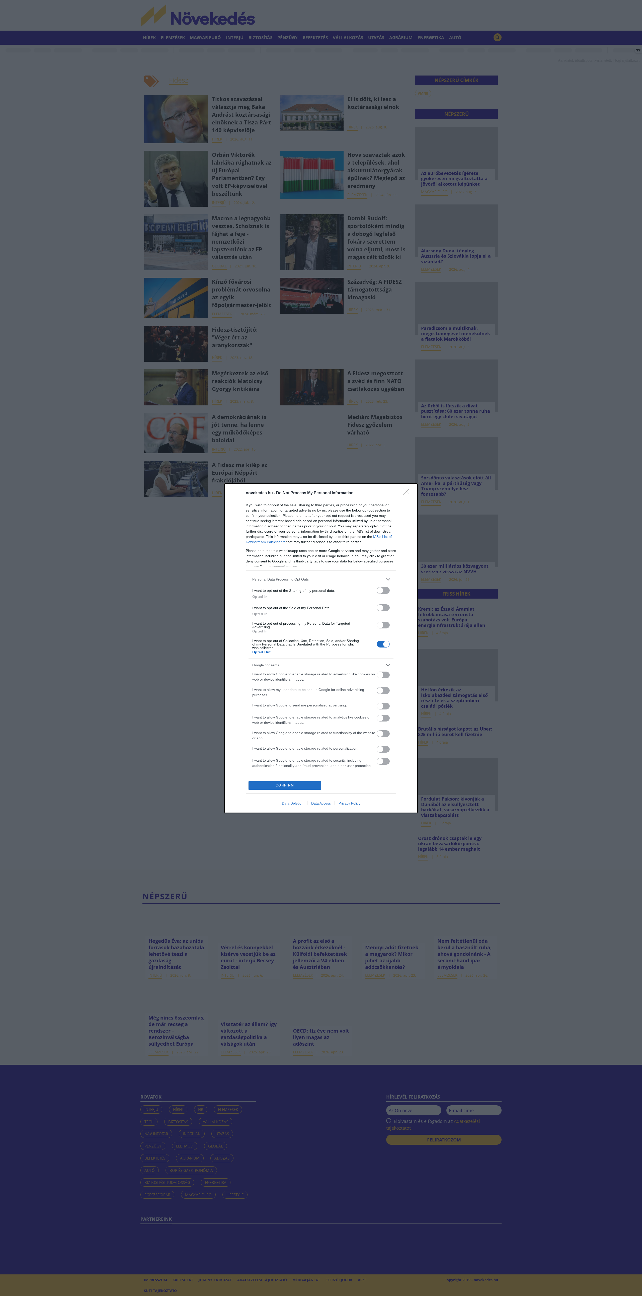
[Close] (408, 493)
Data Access (321, 803)
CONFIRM (285, 785)
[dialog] (321, 648)
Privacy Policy (349, 803)
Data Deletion (292, 803)
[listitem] (321, 579)
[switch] (383, 590)
